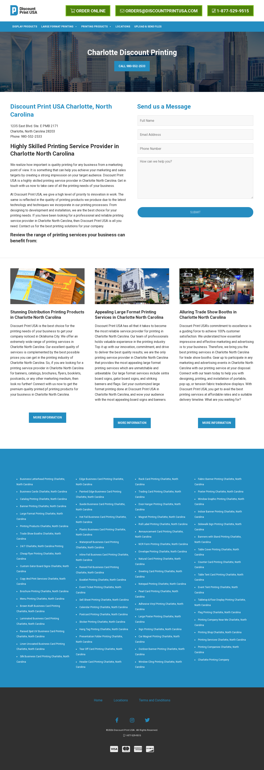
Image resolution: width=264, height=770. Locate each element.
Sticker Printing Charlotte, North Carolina (102, 621)
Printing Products (94, 26)
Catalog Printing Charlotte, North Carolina (43, 499)
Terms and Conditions (154, 700)
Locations (123, 26)
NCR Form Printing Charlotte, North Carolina (163, 544)
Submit (195, 212)
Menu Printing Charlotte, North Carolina (42, 598)
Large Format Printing (57, 26)
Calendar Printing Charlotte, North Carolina (103, 607)
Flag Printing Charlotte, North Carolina (219, 612)
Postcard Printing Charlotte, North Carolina (103, 614)
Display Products (24, 26)
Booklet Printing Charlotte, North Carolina (102, 579)
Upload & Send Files (147, 26)
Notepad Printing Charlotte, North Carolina (162, 583)
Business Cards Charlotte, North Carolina (43, 491)
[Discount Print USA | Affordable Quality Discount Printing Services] (23, 10)
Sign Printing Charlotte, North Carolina (160, 629)
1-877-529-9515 (232, 10)
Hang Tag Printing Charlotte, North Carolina (103, 629)
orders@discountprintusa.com (161, 10)
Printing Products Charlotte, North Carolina (44, 526)
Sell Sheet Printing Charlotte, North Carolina (104, 599)
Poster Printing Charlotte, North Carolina (220, 491)
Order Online (90, 10)
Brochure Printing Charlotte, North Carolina (44, 591)
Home (98, 700)
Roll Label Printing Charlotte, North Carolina (163, 524)
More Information (47, 417)
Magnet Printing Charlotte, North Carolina (162, 517)
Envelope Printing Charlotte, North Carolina (163, 551)
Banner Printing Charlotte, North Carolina (43, 506)
